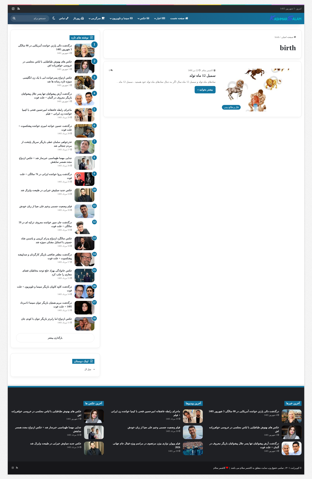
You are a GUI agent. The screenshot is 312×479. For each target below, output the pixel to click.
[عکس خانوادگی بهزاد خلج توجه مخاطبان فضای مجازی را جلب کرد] (84, 275)
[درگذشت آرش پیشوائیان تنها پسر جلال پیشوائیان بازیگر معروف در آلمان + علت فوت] (84, 98)
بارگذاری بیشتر (55, 337)
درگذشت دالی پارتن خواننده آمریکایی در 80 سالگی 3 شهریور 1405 (244, 411)
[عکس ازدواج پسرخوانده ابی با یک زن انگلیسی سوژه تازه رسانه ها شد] (84, 82)
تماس (62, 18)
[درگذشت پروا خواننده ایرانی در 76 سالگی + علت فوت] (84, 179)
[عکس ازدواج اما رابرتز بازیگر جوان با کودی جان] (84, 324)
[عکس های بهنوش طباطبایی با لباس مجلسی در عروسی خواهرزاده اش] (84, 66)
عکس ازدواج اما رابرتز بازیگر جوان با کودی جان (46, 319)
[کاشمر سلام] (286, 18)
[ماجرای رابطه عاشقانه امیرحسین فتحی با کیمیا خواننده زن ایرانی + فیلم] (84, 115)
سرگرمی (96, 18)
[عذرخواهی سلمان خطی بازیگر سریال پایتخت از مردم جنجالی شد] (84, 147)
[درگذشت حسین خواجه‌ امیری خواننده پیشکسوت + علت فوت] (84, 131)
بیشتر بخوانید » (205, 89)
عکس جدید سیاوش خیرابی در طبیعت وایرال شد (46, 190)
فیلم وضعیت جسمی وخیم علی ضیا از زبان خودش (45, 206)
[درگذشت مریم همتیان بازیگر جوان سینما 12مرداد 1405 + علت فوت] (84, 307)
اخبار (159, 18)
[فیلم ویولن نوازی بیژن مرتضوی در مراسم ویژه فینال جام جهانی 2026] (193, 448)
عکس (143, 18)
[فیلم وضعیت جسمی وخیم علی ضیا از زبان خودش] (84, 211)
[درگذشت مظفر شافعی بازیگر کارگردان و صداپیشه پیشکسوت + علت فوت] (84, 259)
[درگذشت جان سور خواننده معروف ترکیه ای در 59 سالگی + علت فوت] (84, 227)
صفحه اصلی (287, 37)
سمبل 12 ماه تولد (202, 75)
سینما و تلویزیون (121, 18)
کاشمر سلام (207, 70)
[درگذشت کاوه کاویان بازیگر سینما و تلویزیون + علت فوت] (84, 291)
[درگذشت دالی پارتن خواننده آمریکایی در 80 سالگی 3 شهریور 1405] (84, 50)
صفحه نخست (177, 18)
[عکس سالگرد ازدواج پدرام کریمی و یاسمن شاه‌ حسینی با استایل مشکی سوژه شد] (84, 243)
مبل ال (87, 369)
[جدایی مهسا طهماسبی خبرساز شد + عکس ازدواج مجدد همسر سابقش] (84, 163)
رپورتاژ (77, 18)
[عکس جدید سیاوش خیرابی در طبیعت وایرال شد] (84, 195)
